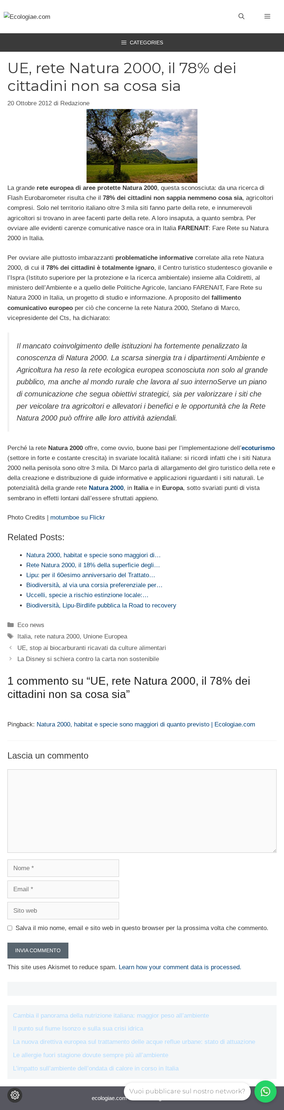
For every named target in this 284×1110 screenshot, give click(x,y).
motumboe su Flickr (77, 517)
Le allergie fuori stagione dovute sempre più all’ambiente (90, 1055)
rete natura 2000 (57, 636)
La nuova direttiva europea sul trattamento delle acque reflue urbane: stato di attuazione (134, 1041)
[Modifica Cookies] (14, 1095)
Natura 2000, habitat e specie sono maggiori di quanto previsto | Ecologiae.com (146, 724)
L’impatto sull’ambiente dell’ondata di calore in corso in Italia (96, 1068)
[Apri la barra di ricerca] (241, 16)
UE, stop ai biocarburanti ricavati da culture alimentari (91, 647)
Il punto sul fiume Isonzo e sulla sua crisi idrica (78, 1028)
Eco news (30, 625)
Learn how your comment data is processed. (180, 967)
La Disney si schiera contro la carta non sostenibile (88, 659)
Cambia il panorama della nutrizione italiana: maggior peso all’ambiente (111, 1015)
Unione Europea (105, 636)
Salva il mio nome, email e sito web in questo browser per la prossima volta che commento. (142, 928)
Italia (24, 636)
